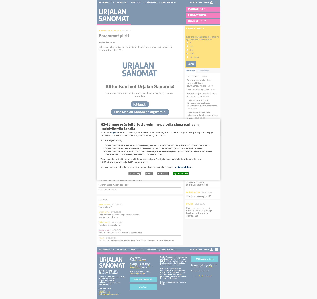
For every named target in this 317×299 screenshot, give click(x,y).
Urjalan (114, 132)
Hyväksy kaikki (181, 173)
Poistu (149, 173)
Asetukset (163, 173)
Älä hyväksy (134, 173)
